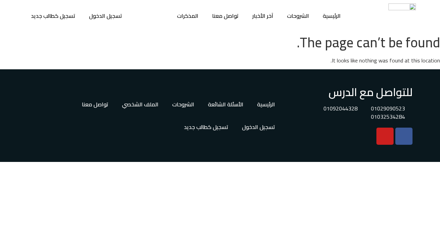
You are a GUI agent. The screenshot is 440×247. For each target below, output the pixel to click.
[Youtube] (385, 136)
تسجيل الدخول (105, 16)
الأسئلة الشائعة (225, 104)
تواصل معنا (225, 16)
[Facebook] (403, 136)
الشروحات (298, 16)
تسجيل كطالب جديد (53, 16)
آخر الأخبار (262, 16)
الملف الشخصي (140, 104)
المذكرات (187, 16)
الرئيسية (332, 16)
